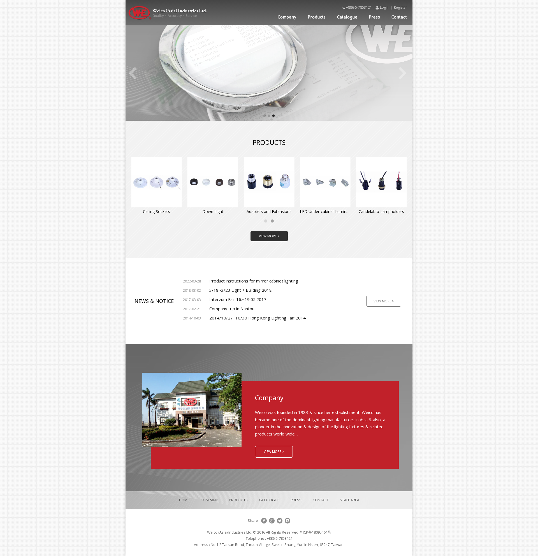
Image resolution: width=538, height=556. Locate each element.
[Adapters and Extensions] (269, 182)
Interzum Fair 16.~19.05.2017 (224, 299)
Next (403, 73)
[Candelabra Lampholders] (381, 182)
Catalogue (347, 17)
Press (374, 17)
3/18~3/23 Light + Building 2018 (227, 290)
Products (317, 17)
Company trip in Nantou (218, 308)
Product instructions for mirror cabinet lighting (240, 281)
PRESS (296, 499)
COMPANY (209, 499)
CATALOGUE (269, 499)
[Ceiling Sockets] (156, 182)
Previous (133, 73)
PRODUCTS (238, 499)
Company (287, 17)
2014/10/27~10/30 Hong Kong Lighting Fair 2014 (244, 318)
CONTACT (321, 499)
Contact (399, 17)
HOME (184, 499)
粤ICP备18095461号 (315, 532)
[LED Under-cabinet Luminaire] (325, 182)
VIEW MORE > (269, 236)
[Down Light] (212, 182)
